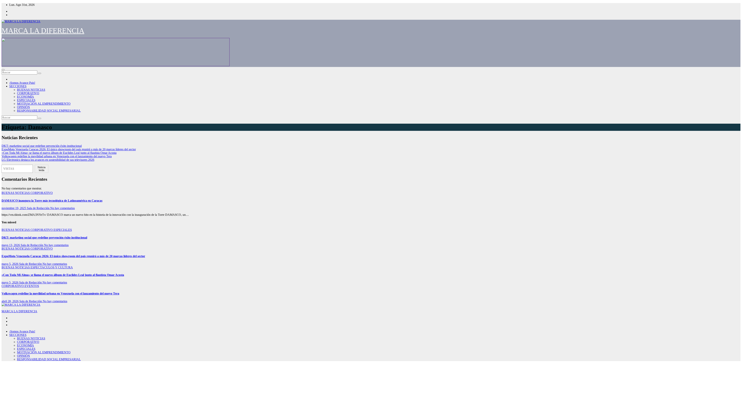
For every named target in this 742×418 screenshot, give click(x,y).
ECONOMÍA (25, 96)
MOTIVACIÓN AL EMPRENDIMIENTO (44, 103)
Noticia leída (41, 169)
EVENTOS (32, 286)
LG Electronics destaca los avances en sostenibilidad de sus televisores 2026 (48, 159)
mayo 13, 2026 (11, 245)
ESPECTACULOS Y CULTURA (52, 267)
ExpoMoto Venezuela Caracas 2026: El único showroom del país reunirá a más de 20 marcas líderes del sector (69, 149)
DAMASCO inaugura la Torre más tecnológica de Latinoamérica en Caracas (52, 200)
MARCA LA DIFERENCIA (43, 31)
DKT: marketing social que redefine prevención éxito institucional (42, 145)
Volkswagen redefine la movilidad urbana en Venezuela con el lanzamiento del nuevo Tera (57, 156)
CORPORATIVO (28, 93)
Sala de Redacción (38, 208)
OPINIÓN (23, 107)
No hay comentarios (62, 208)
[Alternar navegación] (3, 69)
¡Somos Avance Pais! (22, 82)
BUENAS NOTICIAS (31, 89)
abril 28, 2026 (10, 301)
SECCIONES (17, 86)
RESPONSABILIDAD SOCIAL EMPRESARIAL (49, 110)
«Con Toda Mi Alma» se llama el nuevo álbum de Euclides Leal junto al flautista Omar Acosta (59, 152)
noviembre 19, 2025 (14, 208)
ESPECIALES (26, 100)
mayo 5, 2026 (10, 264)
